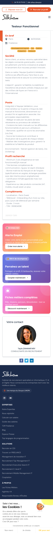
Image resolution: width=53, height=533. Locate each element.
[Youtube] (10, 398)
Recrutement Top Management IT (16, 461)
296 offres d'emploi (34, 2)
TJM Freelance (8, 426)
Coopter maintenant (16, 278)
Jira (32, 48)
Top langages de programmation (15, 438)
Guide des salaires (9, 421)
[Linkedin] (4, 398)
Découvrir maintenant (17, 308)
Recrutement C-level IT (11, 469)
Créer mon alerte (15, 246)
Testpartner (22, 51)
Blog (4, 430)
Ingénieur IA (7, 491)
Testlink (38, 48)
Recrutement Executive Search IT (15, 465)
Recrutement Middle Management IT (17, 473)
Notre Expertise (8, 409)
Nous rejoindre (8, 413)
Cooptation (6, 477)
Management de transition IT (14, 456)
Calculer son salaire (10, 417)
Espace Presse (8, 434)
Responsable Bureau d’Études (14, 496)
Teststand (31, 51)
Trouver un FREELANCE (11, 452)
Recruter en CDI (8, 448)
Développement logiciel (20, 48)
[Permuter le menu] (49, 17)
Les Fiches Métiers (9, 487)
